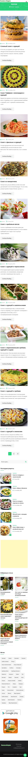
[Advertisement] (14, 554)
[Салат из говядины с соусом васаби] (5, 478)
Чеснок (3, 693)
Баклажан (17, 658)
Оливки (19, 680)
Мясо (22, 677)
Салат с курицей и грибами (10, 391)
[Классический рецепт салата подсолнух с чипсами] (6, 606)
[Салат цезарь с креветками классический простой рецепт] (21, 606)
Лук (22, 674)
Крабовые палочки (15, 671)
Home (12, 7)
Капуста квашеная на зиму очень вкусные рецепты (20, 637)
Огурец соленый (11, 680)
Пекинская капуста (6, 683)
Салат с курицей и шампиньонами (13, 305)
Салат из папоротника (8, 181)
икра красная (14, 696)
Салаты (14, 473)
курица (3, 699)
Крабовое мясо (5, 671)
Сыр (20, 687)
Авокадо (4, 658)
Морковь (16, 677)
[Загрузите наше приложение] (10, 722)
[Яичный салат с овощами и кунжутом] (5, 517)
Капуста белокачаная (6, 664)
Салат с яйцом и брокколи (20, 488)
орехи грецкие (11, 699)
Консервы (18, 667)
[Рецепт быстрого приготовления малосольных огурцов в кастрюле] (6, 630)
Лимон (17, 674)
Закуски (15, 486)
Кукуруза (11, 674)
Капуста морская (17, 664)
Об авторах (18, 744)
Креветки (4, 674)
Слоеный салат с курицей (10, 46)
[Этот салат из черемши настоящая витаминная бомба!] (21, 584)
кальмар (21, 696)
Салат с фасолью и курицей (10, 142)
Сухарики (15, 687)
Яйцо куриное (17, 693)
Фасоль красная (19, 690)
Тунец (3, 690)
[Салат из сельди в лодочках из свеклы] (5, 504)
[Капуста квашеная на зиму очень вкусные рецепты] (21, 628)
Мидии (10, 677)
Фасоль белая (10, 690)
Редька (3, 687)
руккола (19, 699)
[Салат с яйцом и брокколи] (5, 491)
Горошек (23, 658)
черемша (4, 703)
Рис (9, 687)
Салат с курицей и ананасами (11, 431)
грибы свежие (5, 696)
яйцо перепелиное (13, 703)
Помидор (21, 683)
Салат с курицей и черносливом (12, 267)
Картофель (4, 667)
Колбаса (11, 667)
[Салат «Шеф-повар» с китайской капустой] (5, 530)
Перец (14, 683)
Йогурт (12, 661)
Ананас (10, 658)
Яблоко (9, 693)
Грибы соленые (5, 661)
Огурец (3, 680)
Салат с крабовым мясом (9, 224)
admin (3, 43)
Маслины (4, 677)
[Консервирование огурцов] (6, 584)
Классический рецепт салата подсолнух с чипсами (6, 616)
